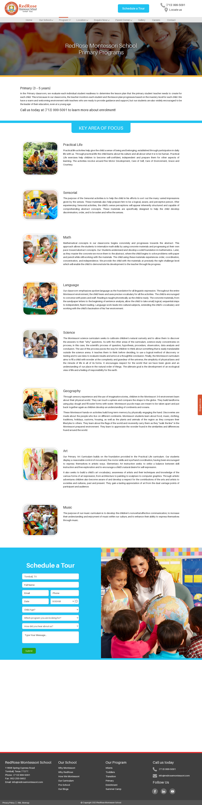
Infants (109, 767)
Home (29, 19)
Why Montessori (66, 767)
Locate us (175, 9)
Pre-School (64, 784)
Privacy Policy (9, 803)
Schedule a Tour (133, 8)
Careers (156, 19)
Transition (111, 776)
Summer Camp (113, 788)
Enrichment (111, 784)
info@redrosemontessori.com (27, 782)
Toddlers (110, 772)
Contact (171, 19)
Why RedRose (65, 772)
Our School (45, 19)
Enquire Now (100, 19)
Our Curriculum (66, 780)
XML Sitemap (23, 803)
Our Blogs (63, 788)
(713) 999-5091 (175, 5)
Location (81, 19)
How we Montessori (68, 776)
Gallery (141, 19)
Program (63, 19)
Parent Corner (122, 19)
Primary (110, 780)
